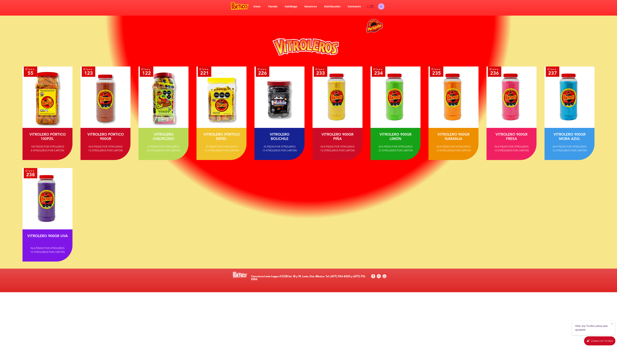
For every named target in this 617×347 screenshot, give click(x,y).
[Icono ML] (384, 276)
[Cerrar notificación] (612, 323)
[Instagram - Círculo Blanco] (379, 276)
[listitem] (47, 113)
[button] (370, 6)
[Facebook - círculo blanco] (373, 276)
